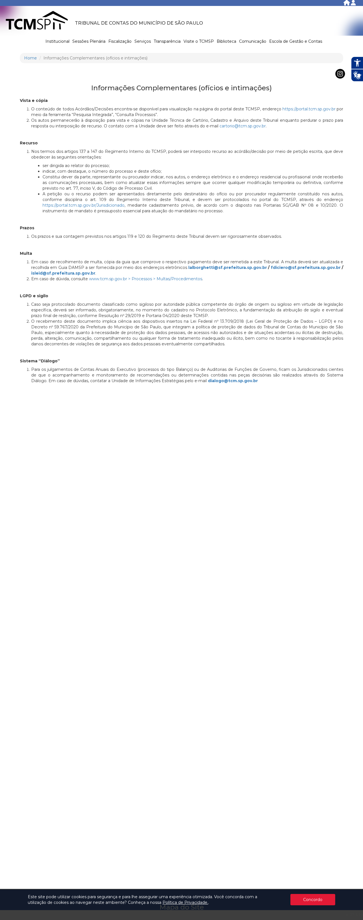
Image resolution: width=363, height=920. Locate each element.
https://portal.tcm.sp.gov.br (308, 109)
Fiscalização (120, 41)
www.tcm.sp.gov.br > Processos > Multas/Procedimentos (145, 278)
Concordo (312, 899)
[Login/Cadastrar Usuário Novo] (353, 4)
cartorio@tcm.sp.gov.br (243, 126)
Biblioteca (226, 41)
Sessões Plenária (88, 41)
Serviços (142, 41)
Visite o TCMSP (198, 41)
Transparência (167, 41)
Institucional (57, 41)
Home (30, 58)
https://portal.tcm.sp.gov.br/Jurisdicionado (83, 205)
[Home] (347, 4)
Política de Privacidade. (185, 902)
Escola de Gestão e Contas (295, 41)
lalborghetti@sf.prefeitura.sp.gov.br (227, 267)
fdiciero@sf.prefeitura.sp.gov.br (306, 267)
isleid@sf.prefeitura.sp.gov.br (63, 273)
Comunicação (252, 41)
